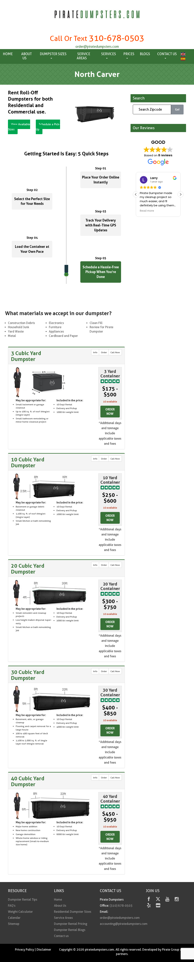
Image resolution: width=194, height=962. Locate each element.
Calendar (14, 918)
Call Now (115, 352)
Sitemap (13, 924)
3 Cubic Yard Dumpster (26, 356)
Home (8, 54)
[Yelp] (149, 906)
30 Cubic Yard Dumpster (27, 675)
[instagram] (177, 900)
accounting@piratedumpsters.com (123, 924)
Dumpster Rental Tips (22, 899)
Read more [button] (147, 211)
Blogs (145, 54)
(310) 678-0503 (121, 905)
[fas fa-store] (158, 906)
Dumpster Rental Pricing (70, 924)
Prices (128, 54)
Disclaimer (44, 949)
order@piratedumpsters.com (97, 47)
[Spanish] (182, 58)
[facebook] (149, 900)
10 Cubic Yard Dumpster (27, 462)
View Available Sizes (19, 127)
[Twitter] (158, 900)
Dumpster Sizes (53, 54)
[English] (182, 53)
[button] (180, 194)
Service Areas (83, 56)
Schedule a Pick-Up (48, 127)
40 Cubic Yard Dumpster (27, 781)
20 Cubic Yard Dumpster (27, 569)
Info (95, 352)
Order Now (110, 411)
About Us (26, 56)
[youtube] (167, 900)
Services (108, 54)
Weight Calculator (20, 911)
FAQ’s (11, 905)
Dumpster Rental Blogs (69, 930)
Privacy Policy (24, 949)
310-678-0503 (116, 38)
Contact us (167, 54)
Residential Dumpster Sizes (72, 911)
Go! (177, 109)
